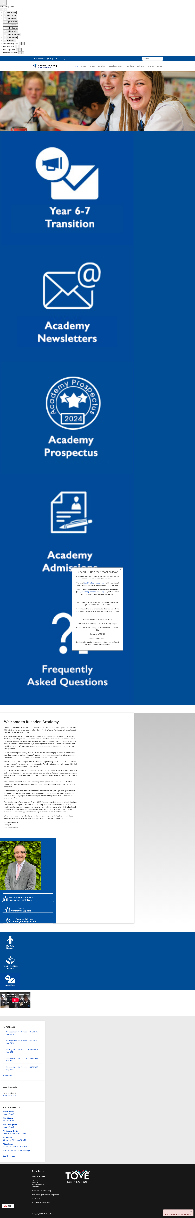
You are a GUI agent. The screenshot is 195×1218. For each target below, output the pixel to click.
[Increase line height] (20, 49)
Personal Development (115, 66)
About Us (83, 66)
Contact (159, 66)
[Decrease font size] (16, 46)
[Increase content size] (23, 43)
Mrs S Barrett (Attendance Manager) (17, 1150)
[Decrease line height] (17, 49)
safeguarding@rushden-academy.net (92, 592)
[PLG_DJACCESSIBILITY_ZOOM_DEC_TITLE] (20, 43)
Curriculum (101, 66)
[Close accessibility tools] (5, 9)
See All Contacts (9, 1156)
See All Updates (9, 1075)
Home (77, 66)
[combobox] (152, 59)
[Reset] (1, 9)
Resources (150, 66)
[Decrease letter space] (19, 52)
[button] (3, 101)
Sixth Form (140, 66)
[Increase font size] (19, 46)
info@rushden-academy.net (94, 583)
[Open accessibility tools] (3, 2)
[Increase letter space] (22, 52)
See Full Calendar (9, 1095)
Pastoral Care (130, 66)
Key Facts (92, 66)
